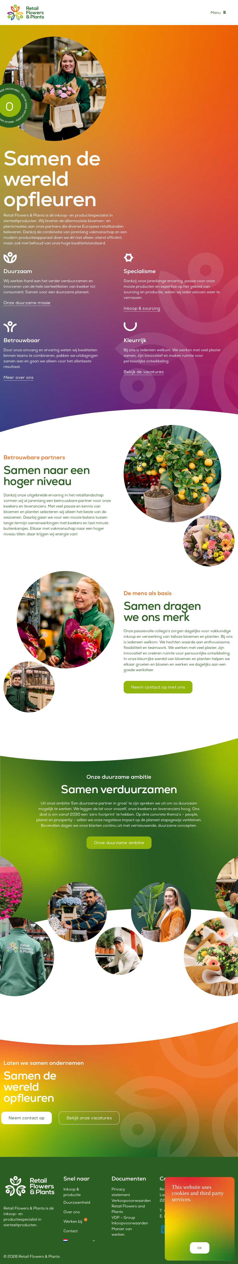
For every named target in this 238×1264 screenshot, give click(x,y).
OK (199, 1248)
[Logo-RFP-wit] (28, 1177)
